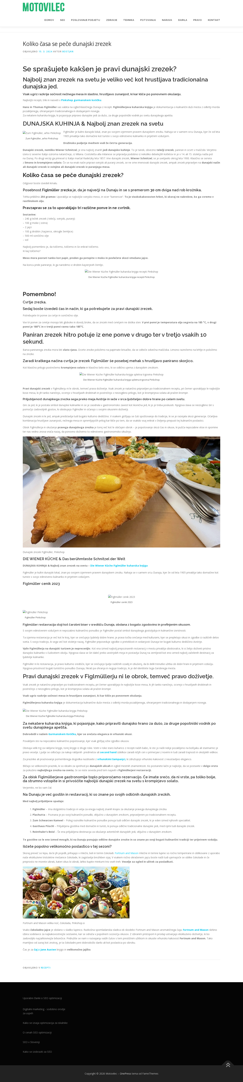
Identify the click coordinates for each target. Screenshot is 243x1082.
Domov (49, 20)
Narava (167, 20)
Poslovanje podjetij (85, 20)
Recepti (46, 967)
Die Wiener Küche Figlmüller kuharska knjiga (119, 565)
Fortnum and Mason (126, 853)
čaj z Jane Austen (45, 949)
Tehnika (128, 20)
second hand (108, 752)
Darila (182, 20)
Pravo (197, 20)
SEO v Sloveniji (31, 1042)
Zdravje (111, 20)
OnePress (125, 1073)
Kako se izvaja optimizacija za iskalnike (45, 1023)
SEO (62, 20)
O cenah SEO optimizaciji (37, 1032)
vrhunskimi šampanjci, (111, 759)
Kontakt (214, 20)
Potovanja (148, 20)
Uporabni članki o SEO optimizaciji (42, 998)
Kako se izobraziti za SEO (37, 1051)
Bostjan (68, 51)
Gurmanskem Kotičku (62, 734)
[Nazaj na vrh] (228, 1065)
